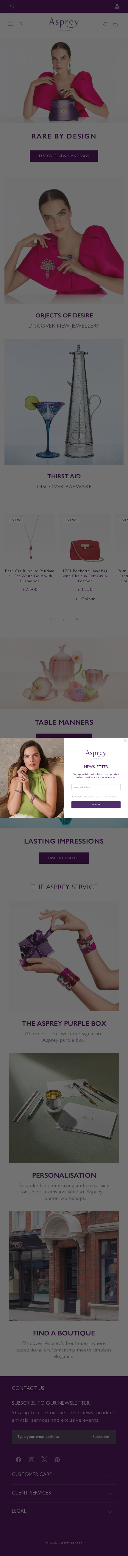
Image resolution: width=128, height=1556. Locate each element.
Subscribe (96, 805)
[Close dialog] (125, 740)
